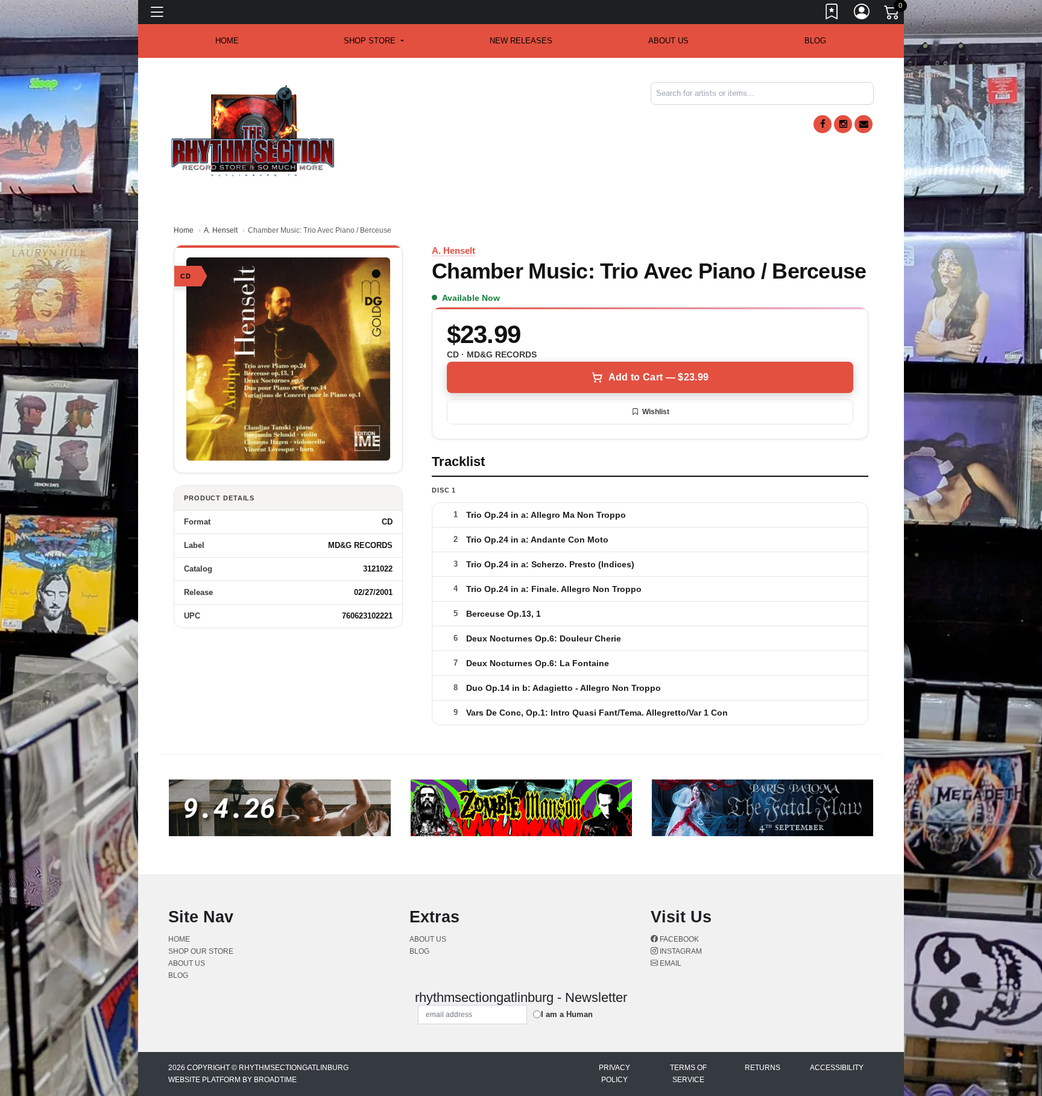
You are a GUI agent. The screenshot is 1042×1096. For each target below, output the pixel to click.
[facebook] (822, 124)
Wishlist (655, 412)
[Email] (863, 124)
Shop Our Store (200, 951)
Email (669, 963)
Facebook (678, 939)
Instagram (680, 951)
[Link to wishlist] (832, 14)
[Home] (253, 129)
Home (184, 230)
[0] (892, 14)
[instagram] (843, 124)
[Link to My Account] (862, 14)
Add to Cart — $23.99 (658, 377)
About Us (668, 40)
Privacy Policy (614, 1073)
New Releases (521, 40)
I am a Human (567, 1014)
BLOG (815, 40)
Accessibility (837, 1067)
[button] (373, 41)
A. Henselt (221, 230)
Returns (762, 1067)
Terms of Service (688, 1073)
